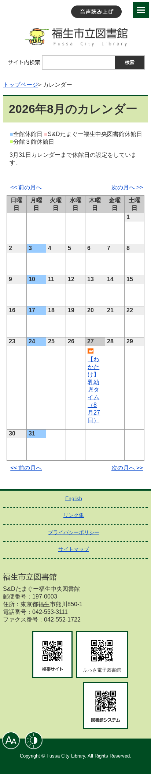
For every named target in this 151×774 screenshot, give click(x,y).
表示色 (34, 740)
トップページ (20, 85)
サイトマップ (73, 549)
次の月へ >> (127, 187)
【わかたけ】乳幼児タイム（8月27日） (94, 389)
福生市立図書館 (75, 36)
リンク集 (73, 515)
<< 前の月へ (26, 187)
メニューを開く (141, 10)
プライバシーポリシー (73, 532)
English (73, 498)
